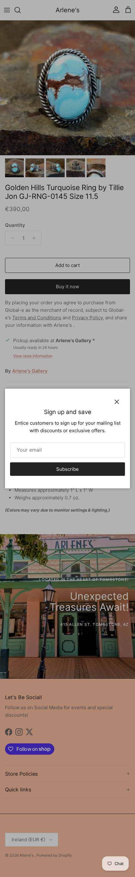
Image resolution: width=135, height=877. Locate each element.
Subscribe (67, 469)
